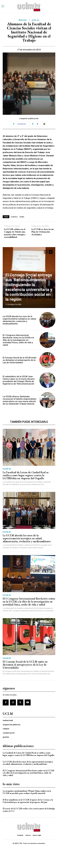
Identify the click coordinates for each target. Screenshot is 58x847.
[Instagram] (13, 702)
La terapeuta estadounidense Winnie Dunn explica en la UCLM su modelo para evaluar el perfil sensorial (27, 792)
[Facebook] (6, 702)
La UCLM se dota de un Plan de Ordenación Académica (42, 232)
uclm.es (35, 20)
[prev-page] (46, 252)
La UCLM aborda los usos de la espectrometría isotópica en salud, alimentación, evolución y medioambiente (19, 320)
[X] (20, 702)
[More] (44, 124)
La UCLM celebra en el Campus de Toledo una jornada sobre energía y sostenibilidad (15, 233)
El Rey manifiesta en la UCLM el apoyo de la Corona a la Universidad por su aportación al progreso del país (28, 801)
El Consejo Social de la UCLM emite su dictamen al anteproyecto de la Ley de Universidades (19, 360)
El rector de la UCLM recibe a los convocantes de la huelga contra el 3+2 (29, 809)
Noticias (23, 20)
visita (22, 217)
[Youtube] (28, 702)
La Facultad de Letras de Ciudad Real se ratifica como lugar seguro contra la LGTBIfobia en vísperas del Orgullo (26, 475)
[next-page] (51, 252)
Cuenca (14, 217)
